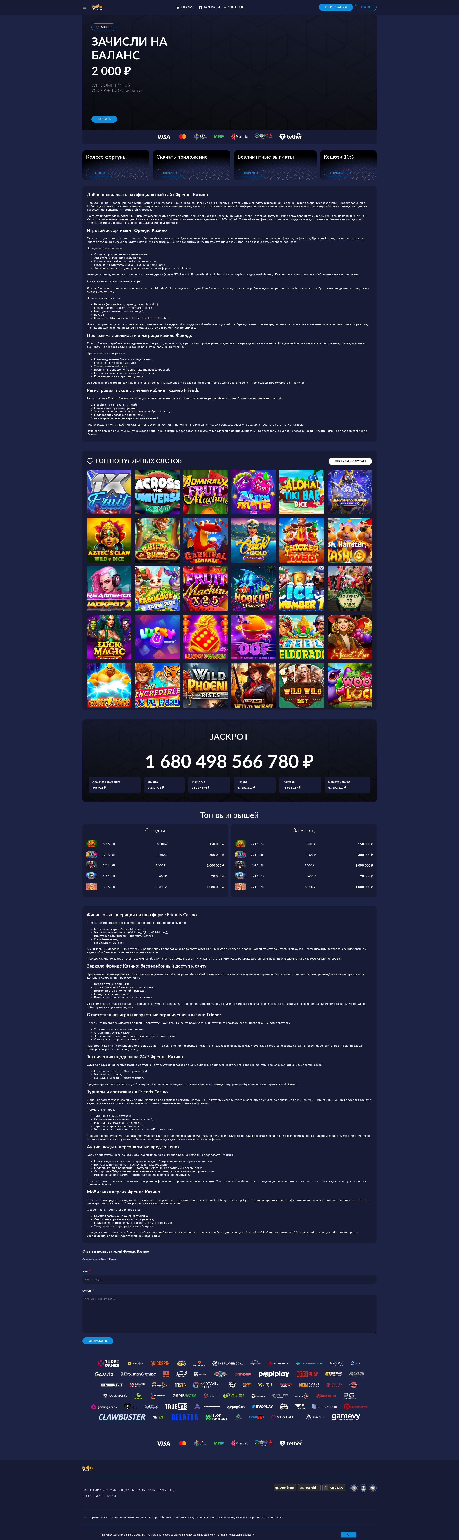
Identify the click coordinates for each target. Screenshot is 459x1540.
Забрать (104, 119)
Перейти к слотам (350, 461)
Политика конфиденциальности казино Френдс (129, 1490)
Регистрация (336, 7)
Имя (85, 1271)
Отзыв (87, 1290)
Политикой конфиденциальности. (235, 1534)
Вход (365, 7)
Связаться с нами (99, 1496)
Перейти (100, 172)
